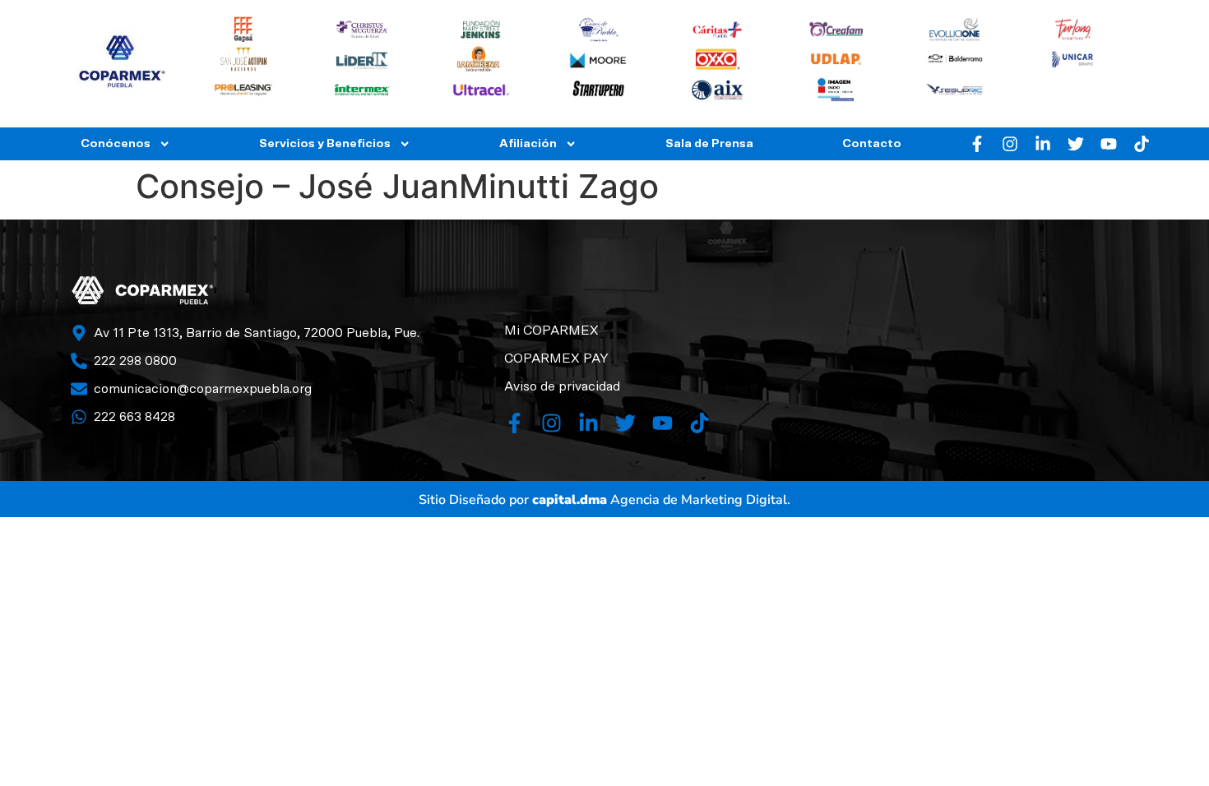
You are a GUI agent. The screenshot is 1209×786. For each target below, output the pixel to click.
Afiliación (528, 143)
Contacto (871, 143)
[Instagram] (1010, 144)
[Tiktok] (1141, 144)
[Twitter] (1076, 144)
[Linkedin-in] (1043, 144)
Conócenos (116, 143)
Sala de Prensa (709, 143)
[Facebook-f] (977, 144)
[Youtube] (1108, 144)
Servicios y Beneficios (325, 143)
